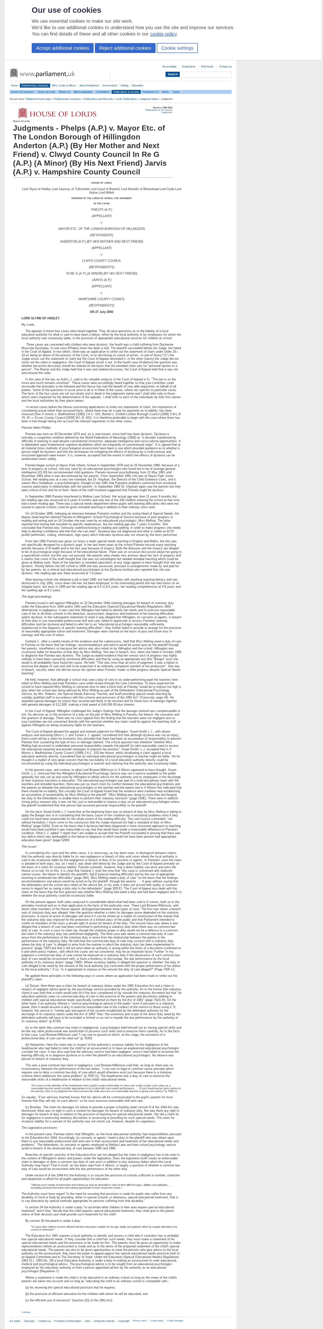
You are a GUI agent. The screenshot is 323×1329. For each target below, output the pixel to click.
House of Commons (22, 91)
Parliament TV (151, 91)
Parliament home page (38, 99)
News (165, 91)
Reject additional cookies (125, 48)
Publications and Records (98, 99)
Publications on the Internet (158, 110)
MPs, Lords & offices (64, 85)
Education (137, 85)
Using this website (104, 1321)
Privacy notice (140, 1321)
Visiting (124, 85)
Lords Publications (126, 99)
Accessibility (169, 66)
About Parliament (89, 85)
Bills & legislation (83, 91)
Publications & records (126, 91)
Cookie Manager (175, 1321)
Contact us (225, 66)
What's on (64, 91)
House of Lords (46, 91)
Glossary (29, 1321)
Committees (103, 91)
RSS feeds (207, 66)
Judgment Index (149, 99)
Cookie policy (157, 1321)
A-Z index (15, 1321)
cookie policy (163, 33)
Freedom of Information (67, 1321)
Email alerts (189, 66)
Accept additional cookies (62, 48)
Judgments (167, 112)
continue (26, 1312)
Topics (176, 91)
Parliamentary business (35, 85)
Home (14, 85)
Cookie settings (177, 48)
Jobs (87, 1321)
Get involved (109, 85)
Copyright (123, 1321)
